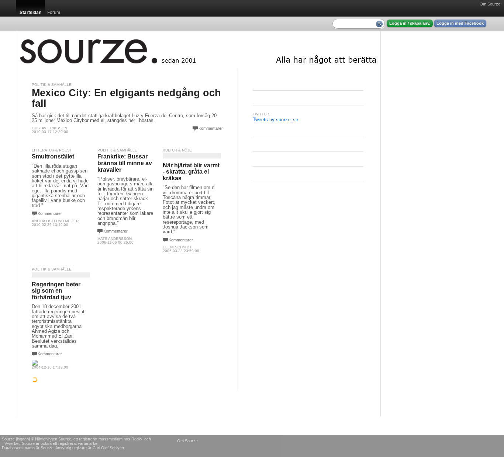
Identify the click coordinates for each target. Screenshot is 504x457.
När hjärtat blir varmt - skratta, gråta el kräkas (191, 171)
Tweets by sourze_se (275, 119)
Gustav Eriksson (49, 128)
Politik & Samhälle (52, 85)
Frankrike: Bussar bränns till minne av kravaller (124, 162)
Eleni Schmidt (177, 247)
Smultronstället (53, 156)
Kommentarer (211, 128)
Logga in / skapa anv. (409, 23)
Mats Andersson (114, 239)
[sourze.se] (198, 49)
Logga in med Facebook (460, 23)
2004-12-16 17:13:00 (50, 367)
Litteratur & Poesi (51, 150)
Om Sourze (490, 4)
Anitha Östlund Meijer (55, 221)
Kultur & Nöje (177, 150)
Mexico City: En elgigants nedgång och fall (126, 98)
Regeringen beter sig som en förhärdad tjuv (56, 290)
